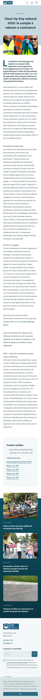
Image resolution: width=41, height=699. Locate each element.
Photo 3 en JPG (12, 474)
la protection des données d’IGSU (16, 662)
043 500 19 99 (8, 640)
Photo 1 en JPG (12, 466)
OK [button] (21, 694)
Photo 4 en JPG (12, 478)
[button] (27, 2)
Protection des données (28, 689)
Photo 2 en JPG (12, 470)
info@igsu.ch (7, 643)
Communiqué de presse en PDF (19, 462)
